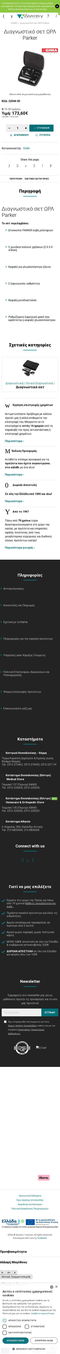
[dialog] (30, 1318)
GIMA (26, 148)
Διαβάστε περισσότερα (42, 1313)
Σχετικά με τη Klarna (15, 622)
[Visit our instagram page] (30, 860)
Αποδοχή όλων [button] (15, 1340)
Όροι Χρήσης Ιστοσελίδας (30, 1200)
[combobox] (51, 1287)
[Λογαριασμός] (48, 16)
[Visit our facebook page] (25, 860)
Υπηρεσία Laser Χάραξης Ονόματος (24, 655)
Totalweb (42, 1238)
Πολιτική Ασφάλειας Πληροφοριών (30, 1208)
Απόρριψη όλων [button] (44, 1340)
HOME (14, 23)
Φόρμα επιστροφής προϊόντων (22, 691)
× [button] (56, 1287)
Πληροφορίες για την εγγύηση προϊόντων (28, 638)
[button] (30, 1348)
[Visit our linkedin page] (35, 860)
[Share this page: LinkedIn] (34, 166)
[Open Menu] (3, 16)
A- (2, 1272)
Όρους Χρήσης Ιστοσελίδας (22, 1025)
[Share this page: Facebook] (9, 166)
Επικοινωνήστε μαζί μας (17, 708)
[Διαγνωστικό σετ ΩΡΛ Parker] (30, 68)
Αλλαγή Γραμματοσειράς (16, 1276)
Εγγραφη (50, 1012)
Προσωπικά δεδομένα (30, 1195)
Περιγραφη (16, 179)
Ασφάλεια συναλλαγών (30, 1204)
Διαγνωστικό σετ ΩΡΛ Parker (34, 23)
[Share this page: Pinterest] (26, 166)
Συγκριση (44, 135)
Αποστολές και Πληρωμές (19, 605)
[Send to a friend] (50, 166)
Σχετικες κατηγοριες (37, 179)
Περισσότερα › (14, 441)
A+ (9, 1272)
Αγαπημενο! (21, 135)
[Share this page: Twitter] (17, 166)
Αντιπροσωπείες (13, 588)
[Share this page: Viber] (42, 166)
